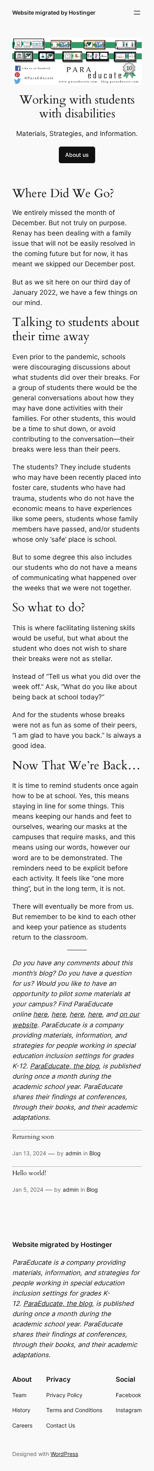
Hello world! (29, 1173)
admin (73, 1153)
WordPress (64, 1453)
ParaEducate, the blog (64, 1066)
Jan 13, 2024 (29, 1153)
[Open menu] (137, 12)
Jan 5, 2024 (27, 1189)
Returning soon (33, 1137)
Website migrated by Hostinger (54, 12)
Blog (95, 1153)
